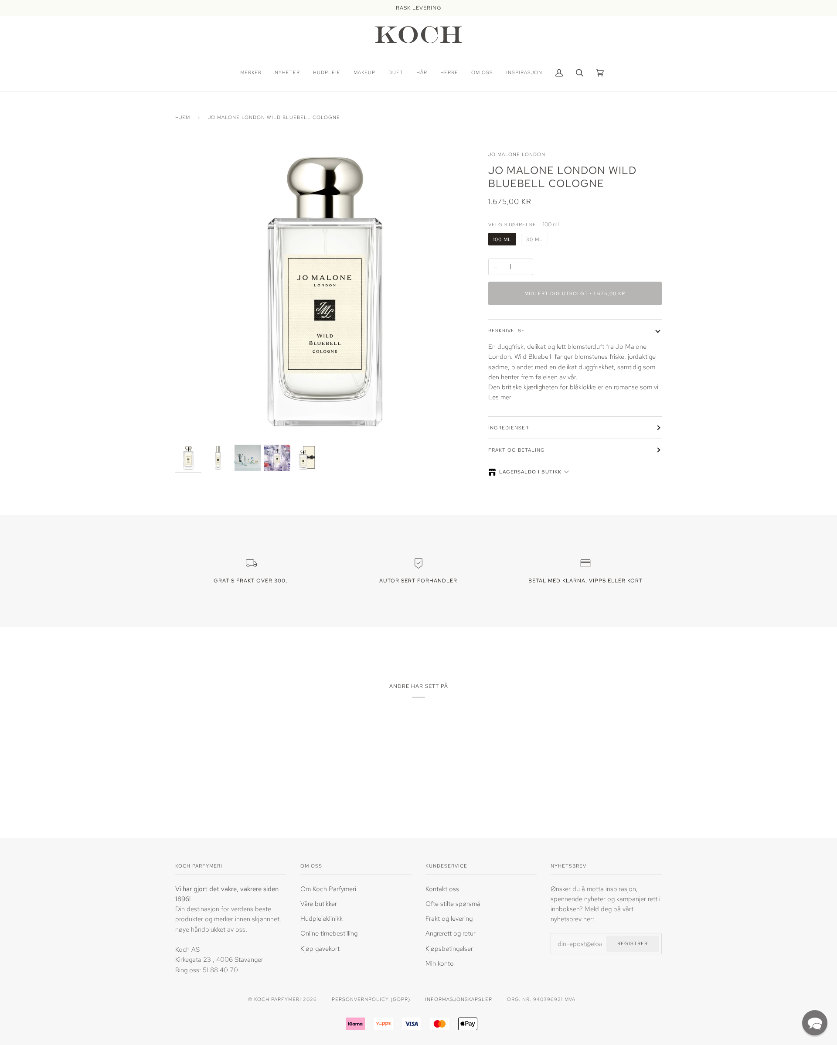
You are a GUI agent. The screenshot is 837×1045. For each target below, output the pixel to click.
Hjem (182, 117)
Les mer (499, 397)
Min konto (439, 963)
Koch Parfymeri (277, 999)
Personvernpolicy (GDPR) (371, 999)
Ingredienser (508, 427)
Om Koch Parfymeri (328, 889)
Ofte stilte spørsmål (453, 903)
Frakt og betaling (516, 449)
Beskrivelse (506, 330)
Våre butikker (318, 903)
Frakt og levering (449, 918)
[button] (814, 1022)
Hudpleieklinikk (321, 918)
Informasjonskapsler (458, 999)
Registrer (632, 943)
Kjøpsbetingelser (449, 948)
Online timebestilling (328, 933)
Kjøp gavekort (320, 948)
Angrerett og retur (450, 933)
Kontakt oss (442, 889)
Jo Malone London (516, 154)
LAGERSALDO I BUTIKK (530, 472)
